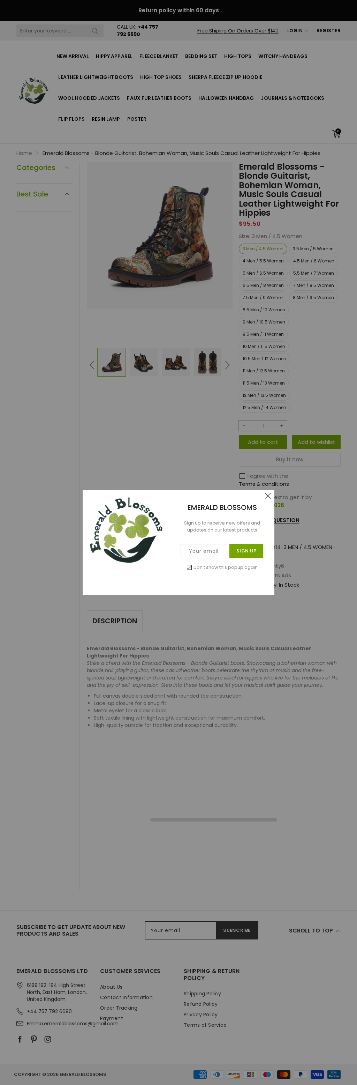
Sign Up (246, 551)
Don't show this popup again (225, 567)
